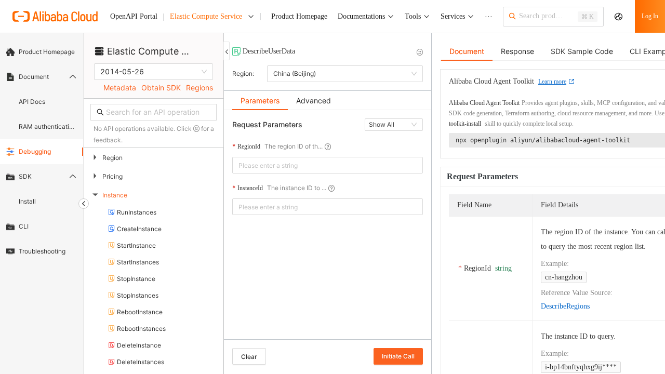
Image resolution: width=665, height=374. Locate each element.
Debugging (35, 151)
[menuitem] (41, 51)
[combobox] (320, 165)
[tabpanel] (327, 229)
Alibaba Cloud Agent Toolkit (484, 102)
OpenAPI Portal (133, 16)
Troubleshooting (42, 251)
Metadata (119, 87)
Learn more (552, 81)
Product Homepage (47, 52)
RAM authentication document (48, 126)
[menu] (41, 151)
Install (27, 201)
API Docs (32, 101)
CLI (24, 226)
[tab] (260, 100)
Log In (650, 16)
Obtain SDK (161, 87)
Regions (199, 87)
